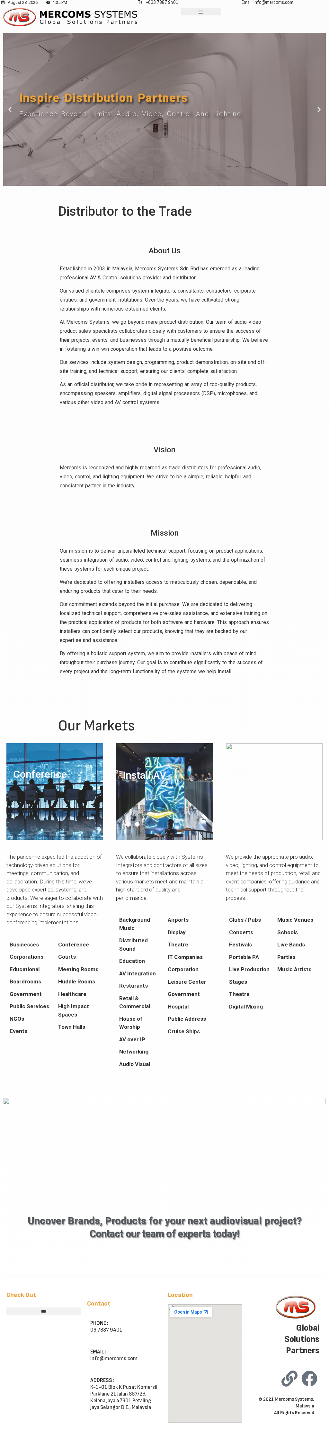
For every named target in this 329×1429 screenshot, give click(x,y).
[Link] (289, 1378)
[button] (201, 11)
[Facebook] (309, 1378)
